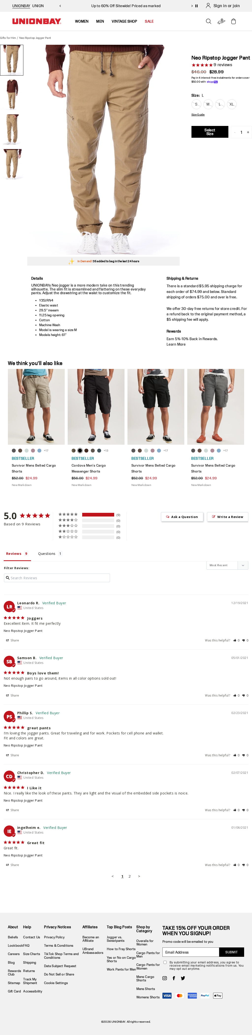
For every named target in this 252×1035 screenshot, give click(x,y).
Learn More (176, 344)
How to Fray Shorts (121, 949)
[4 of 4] (11, 164)
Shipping (29, 962)
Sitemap (14, 983)
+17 (46, 450)
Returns (29, 971)
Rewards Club (14, 972)
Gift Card (14, 991)
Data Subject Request (60, 966)
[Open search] (209, 21)
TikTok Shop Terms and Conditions (61, 955)
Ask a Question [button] (184, 517)
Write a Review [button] (230, 517)
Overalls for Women (145, 942)
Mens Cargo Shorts (145, 978)
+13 (106, 450)
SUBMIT (231, 952)
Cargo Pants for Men (148, 954)
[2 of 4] (11, 94)
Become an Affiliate (90, 939)
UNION (38, 6)
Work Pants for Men (121, 969)
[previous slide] (60, 6)
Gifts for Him (8, 37)
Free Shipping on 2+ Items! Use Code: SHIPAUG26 (126, 6)
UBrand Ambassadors (92, 950)
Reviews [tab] (13, 553)
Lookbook (15, 945)
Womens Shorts (148, 997)
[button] (237, 640)
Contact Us (31, 937)
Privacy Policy (54, 937)
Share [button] (14, 640)
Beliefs (13, 937)
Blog (11, 962)
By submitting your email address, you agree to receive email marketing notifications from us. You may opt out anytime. (207, 965)
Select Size (210, 132)
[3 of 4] (11, 129)
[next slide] (192, 6)
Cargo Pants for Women (148, 966)
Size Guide (198, 114)
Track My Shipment (30, 981)
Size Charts (31, 954)
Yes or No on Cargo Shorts (121, 959)
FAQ (26, 945)
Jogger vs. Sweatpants (116, 939)
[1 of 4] (11, 60)
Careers (14, 954)
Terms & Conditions (58, 945)
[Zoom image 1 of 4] (103, 150)
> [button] (139, 876)
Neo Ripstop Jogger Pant (23, 630)
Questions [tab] (46, 553)
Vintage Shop (124, 21)
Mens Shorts (145, 989)
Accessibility (32, 991)
